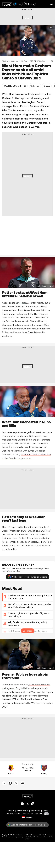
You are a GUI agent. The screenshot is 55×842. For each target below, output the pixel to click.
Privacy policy (35, 810)
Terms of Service (22, 810)
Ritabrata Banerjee (10, 61)
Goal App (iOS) (27, 813)
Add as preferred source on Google (29, 576)
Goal (14, 835)
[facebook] (22, 804)
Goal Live (38, 813)
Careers (45, 810)
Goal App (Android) (13, 813)
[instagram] (33, 804)
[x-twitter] (27, 804)
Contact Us (10, 810)
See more (27, 630)
